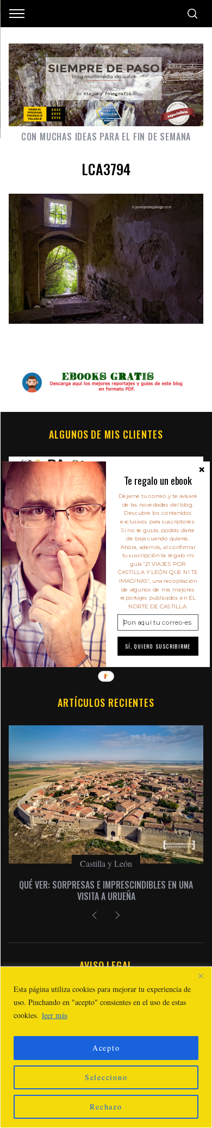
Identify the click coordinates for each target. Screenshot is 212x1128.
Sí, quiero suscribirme (158, 646)
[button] (157, 480)
